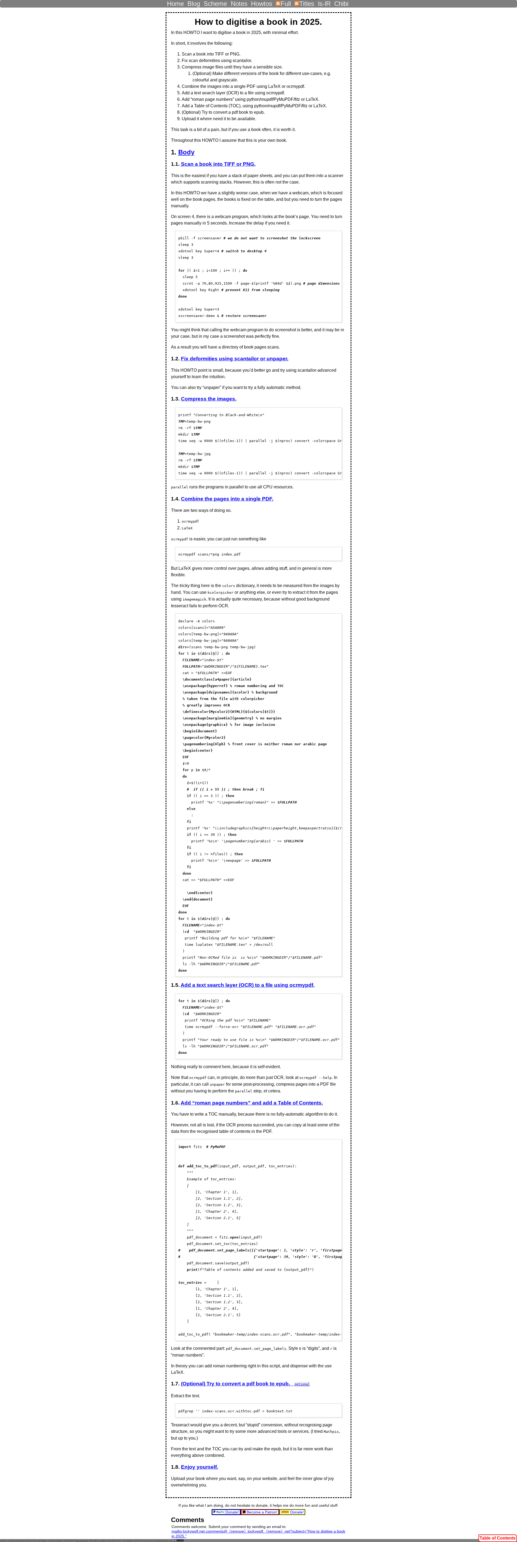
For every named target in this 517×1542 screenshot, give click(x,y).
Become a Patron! (262, 1512)
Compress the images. (208, 399)
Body (186, 152)
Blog (193, 2)
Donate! (232, 1512)
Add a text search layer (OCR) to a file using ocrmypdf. (248, 985)
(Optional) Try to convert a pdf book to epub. (245, 1383)
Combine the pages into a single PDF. (227, 499)
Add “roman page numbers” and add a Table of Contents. (252, 1103)
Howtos (261, 2)
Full (286, 2)
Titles (306, 2)
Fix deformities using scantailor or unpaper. (234, 358)
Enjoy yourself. (199, 1467)
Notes (239, 2)
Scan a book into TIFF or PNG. (218, 164)
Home (175, 2)
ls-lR (324, 2)
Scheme (215, 2)
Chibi (341, 2)
